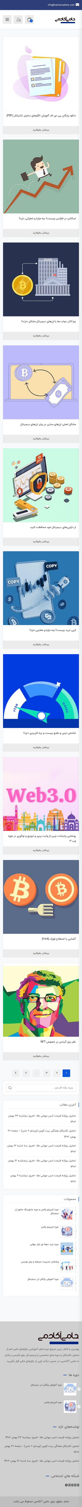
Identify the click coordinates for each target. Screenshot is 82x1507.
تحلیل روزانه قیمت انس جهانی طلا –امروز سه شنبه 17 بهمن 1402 (41, 1461)
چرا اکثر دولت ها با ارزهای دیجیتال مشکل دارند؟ (48, 321)
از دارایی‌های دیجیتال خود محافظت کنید (53, 527)
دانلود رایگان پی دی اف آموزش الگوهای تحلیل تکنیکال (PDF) (41, 115)
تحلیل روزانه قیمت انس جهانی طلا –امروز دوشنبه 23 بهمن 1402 (42, 1437)
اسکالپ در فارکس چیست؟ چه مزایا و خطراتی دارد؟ (47, 218)
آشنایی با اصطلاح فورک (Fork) (59, 939)
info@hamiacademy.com (61, 5)
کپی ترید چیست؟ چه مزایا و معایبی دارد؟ (52, 630)
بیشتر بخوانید (41, 130)
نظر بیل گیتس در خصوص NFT (58, 1042)
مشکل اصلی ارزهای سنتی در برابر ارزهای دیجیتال (48, 424)
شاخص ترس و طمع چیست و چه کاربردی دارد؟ (49, 733)
